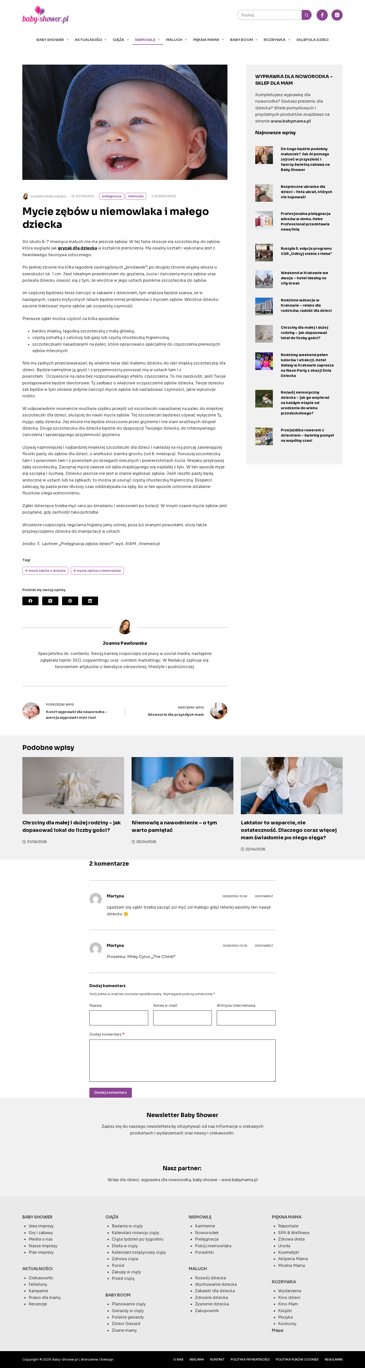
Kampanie (38, 1290)
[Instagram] (337, 15)
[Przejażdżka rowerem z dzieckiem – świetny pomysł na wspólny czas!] (264, 436)
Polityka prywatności (250, 1359)
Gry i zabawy (41, 1232)
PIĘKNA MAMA (206, 40)
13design (106, 1359)
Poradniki (204, 1252)
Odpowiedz (264, 896)
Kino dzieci (289, 1297)
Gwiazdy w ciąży (128, 1310)
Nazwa (95, 1005)
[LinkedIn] (90, 601)
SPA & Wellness (294, 1232)
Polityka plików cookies (297, 1359)
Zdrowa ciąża (125, 1258)
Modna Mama (291, 1265)
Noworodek (207, 1232)
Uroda (284, 1245)
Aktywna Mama (293, 1258)
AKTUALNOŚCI (88, 40)
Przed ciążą (123, 1278)
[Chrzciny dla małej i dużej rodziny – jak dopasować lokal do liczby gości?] (264, 334)
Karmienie (205, 1226)
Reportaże (288, 1226)
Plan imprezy (41, 1252)
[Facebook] (322, 15)
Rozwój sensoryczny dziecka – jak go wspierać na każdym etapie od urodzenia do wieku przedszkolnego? (305, 402)
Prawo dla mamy (45, 1297)
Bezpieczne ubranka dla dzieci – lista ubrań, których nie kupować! (306, 191)
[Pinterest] (70, 601)
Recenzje (38, 1304)
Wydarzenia (289, 1290)
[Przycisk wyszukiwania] (307, 15)
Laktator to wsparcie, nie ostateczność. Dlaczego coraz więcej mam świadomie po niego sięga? (289, 830)
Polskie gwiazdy (128, 1317)
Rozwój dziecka (210, 1278)
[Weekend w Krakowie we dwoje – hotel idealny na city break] (264, 279)
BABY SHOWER (50, 40)
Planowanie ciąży (129, 1304)
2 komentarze (163, 196)
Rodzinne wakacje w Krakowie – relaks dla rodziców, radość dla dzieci (306, 305)
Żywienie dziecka (212, 1304)
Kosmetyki (288, 1252)
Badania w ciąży (127, 1226)
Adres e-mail (165, 1005)
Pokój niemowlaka (213, 1245)
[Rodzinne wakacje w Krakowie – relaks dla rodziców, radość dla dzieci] (264, 306)
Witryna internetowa (236, 1005)
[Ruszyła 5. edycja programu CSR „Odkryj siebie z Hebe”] (264, 252)
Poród (118, 1265)
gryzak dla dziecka (77, 248)
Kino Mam (288, 1304)
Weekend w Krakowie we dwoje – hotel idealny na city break (304, 278)
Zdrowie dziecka (211, 1297)
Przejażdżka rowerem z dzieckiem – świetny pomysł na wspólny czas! (307, 435)
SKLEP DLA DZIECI (312, 40)
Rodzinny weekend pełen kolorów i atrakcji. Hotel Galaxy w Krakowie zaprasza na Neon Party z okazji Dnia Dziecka (307, 365)
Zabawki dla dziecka (215, 1290)
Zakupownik (207, 1310)
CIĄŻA (118, 40)
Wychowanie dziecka (216, 1284)
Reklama (197, 1359)
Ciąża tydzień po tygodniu (138, 1239)
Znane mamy (124, 1330)
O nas (178, 1359)
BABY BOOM (241, 40)
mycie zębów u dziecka (45, 570)
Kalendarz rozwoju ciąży (135, 1232)
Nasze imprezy (43, 1245)
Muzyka (285, 1317)
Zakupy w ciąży (126, 1272)
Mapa (277, 1330)
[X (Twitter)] (50, 601)
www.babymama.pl (239, 1179)
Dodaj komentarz (106, 1034)
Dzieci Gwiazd (126, 1323)
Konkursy (287, 1323)
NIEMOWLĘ (145, 40)
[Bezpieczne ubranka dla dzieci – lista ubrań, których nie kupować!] (264, 193)
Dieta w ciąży (125, 1245)
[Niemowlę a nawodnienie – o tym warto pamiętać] (182, 785)
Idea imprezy (41, 1226)
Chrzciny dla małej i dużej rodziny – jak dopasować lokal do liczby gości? (304, 332)
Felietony (38, 1284)
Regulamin (334, 1359)
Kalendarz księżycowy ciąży (139, 1252)
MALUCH (174, 40)
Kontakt (217, 1359)
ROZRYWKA (275, 40)
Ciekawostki (41, 1278)
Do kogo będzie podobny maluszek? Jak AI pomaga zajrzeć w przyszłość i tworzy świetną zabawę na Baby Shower (305, 159)
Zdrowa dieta (291, 1239)
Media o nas (41, 1239)
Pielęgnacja (111, 196)
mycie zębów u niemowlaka (97, 570)
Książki (285, 1310)
